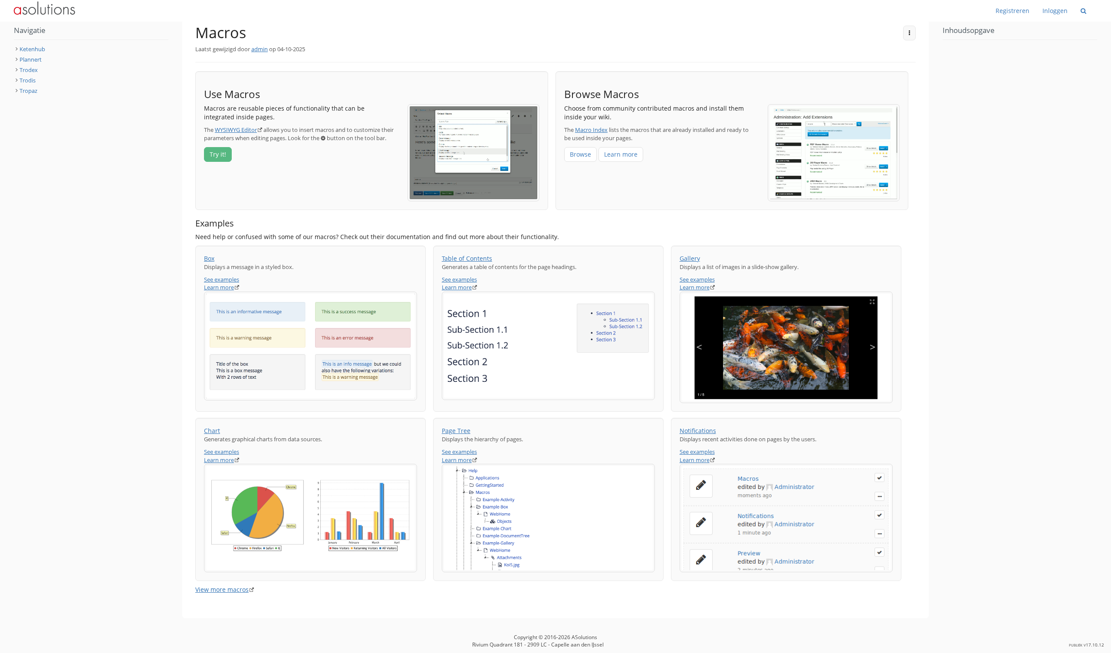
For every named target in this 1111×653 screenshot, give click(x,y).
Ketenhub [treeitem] (32, 49)
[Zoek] (1083, 11)
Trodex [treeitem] (29, 70)
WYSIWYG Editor (236, 130)
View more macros (222, 589)
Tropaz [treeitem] (28, 91)
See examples (221, 279)
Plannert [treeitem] (31, 59)
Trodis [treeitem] (28, 80)
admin (259, 49)
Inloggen (1055, 11)
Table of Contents (467, 258)
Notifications (698, 431)
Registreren (1012, 11)
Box (209, 258)
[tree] (91, 70)
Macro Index (591, 130)
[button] (175, 65)
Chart (212, 431)
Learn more (621, 154)
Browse (580, 154)
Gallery (690, 258)
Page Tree (456, 431)
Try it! (218, 154)
